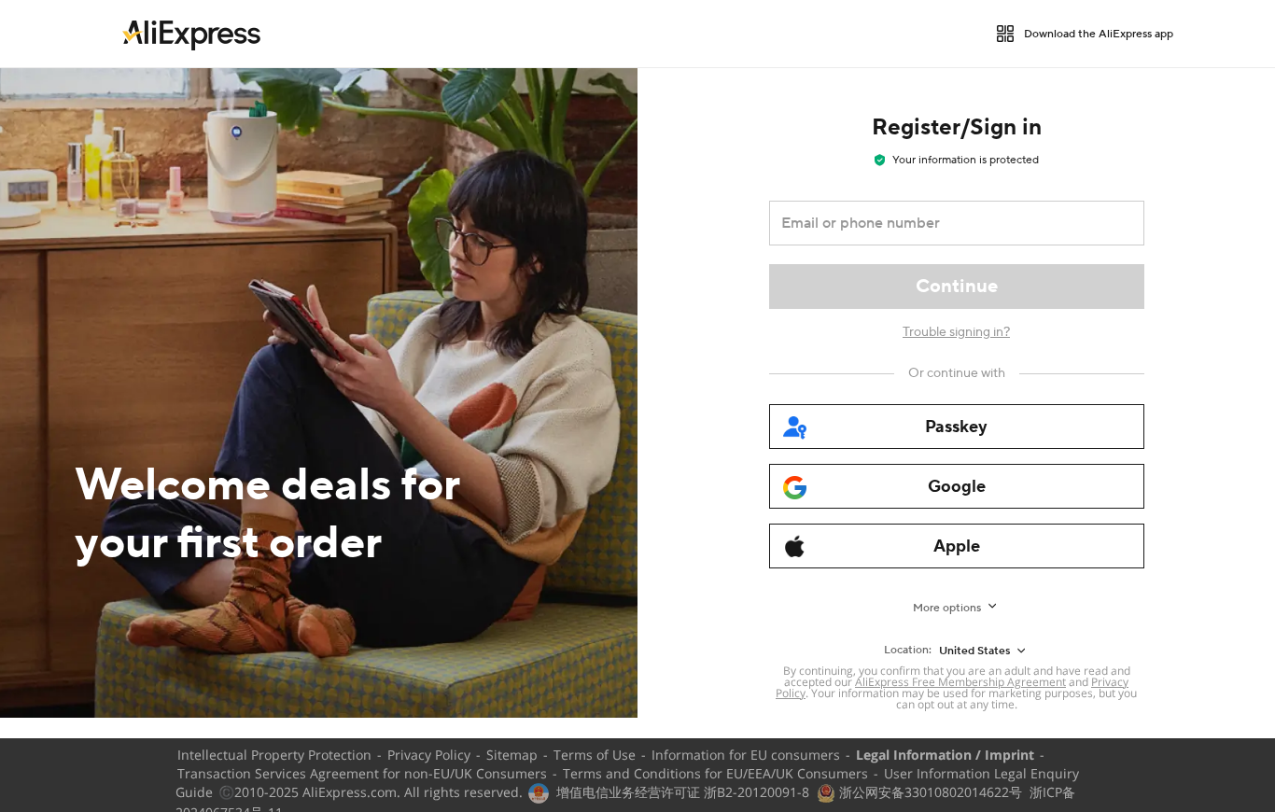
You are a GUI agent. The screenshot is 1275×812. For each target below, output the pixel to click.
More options (947, 608)
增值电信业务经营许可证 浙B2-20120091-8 (682, 792)
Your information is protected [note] (965, 160)
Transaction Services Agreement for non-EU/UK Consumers (362, 773)
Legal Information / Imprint (945, 754)
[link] (191, 33)
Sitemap (512, 754)
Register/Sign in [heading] (957, 127)
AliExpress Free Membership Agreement (960, 682)
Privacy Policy (428, 754)
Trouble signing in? (956, 332)
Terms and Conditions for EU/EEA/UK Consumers (715, 773)
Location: (908, 650)
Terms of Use (594, 754)
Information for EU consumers (746, 754)
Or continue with (956, 373)
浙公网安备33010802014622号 (928, 792)
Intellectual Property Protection (274, 754)
